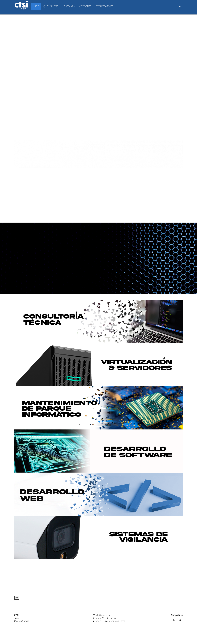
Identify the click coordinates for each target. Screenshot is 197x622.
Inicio (16, 618)
